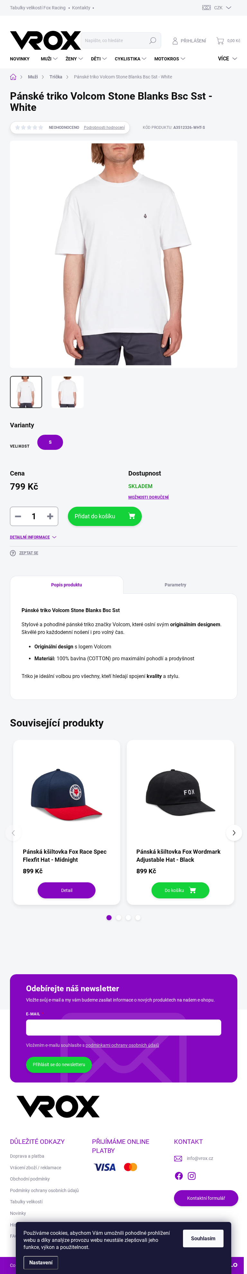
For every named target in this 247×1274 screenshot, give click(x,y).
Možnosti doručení (148, 497)
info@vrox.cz (200, 1158)
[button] (109, 917)
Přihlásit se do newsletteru (59, 1064)
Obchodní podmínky (30, 1178)
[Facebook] (179, 1175)
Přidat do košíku (95, 516)
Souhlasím (203, 1238)
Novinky (18, 1213)
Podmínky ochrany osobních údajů (44, 1190)
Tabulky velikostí (26, 1201)
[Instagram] (192, 1175)
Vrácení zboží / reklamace (35, 1167)
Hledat (152, 40)
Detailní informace (30, 537)
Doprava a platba (27, 1156)
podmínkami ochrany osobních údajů (122, 1045)
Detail (66, 890)
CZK (218, 7)
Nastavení (40, 1263)
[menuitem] (22, 58)
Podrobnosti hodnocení (104, 127)
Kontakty (81, 7)
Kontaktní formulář (206, 1198)
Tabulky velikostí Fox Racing (38, 7)
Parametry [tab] (175, 584)
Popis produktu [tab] (66, 584)
